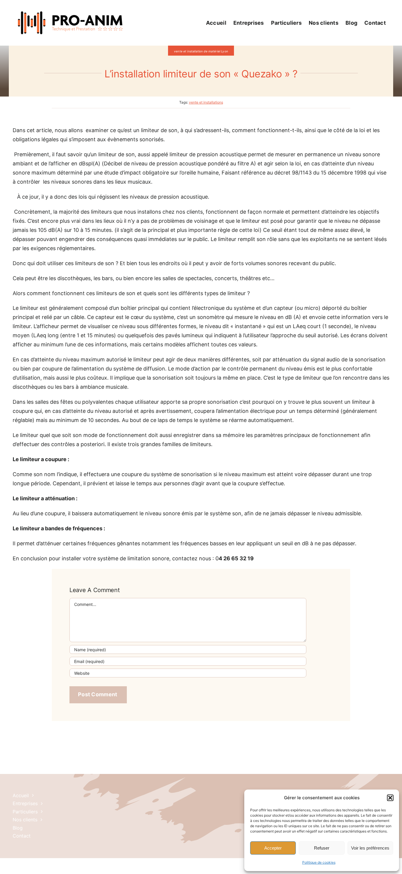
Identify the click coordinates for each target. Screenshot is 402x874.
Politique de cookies (318, 862)
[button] (390, 798)
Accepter (273, 847)
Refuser (321, 847)
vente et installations (206, 102)
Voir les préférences (370, 847)
